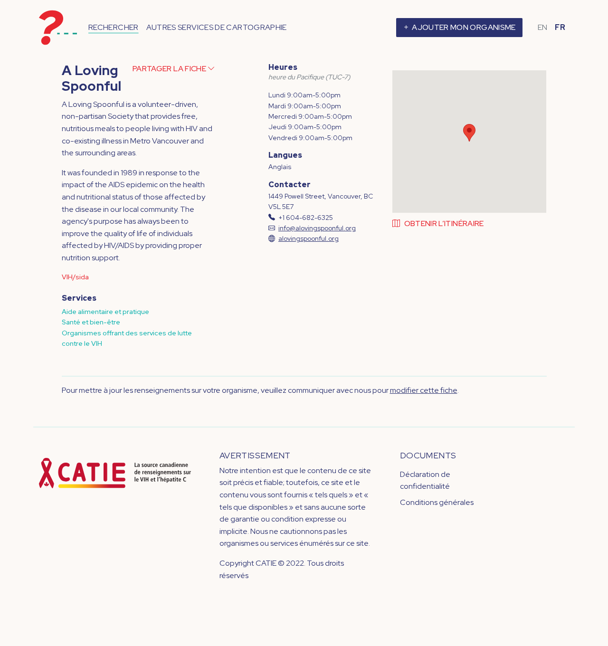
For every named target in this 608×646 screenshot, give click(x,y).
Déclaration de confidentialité (425, 480)
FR (560, 27)
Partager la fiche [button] (170, 69)
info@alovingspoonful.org (317, 228)
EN (543, 27)
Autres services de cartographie (216, 27)
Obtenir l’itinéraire (444, 223)
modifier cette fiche (423, 390)
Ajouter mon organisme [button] (463, 27)
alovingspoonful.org (308, 238)
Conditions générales (437, 502)
